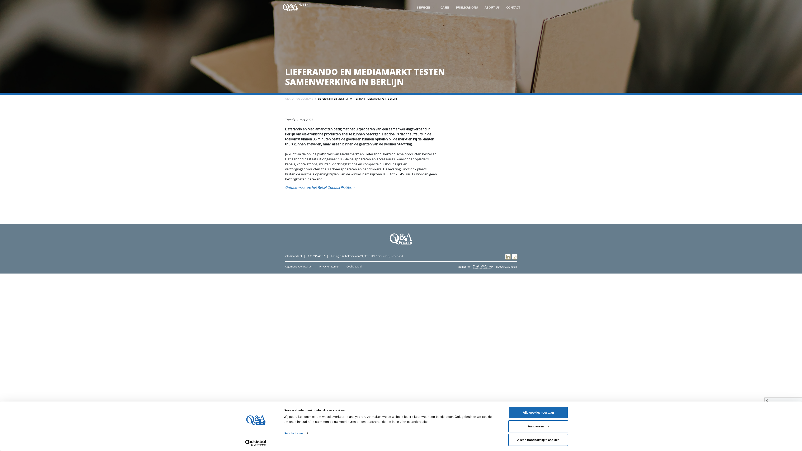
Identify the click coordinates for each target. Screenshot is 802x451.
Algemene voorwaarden (299, 266)
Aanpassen (536, 426)
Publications (467, 7)
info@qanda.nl (293, 256)
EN (306, 4)
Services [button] (424, 7)
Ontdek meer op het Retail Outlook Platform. (320, 187)
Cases (444, 7)
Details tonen (293, 433)
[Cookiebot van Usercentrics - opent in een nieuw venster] (256, 443)
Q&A (288, 98)
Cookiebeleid (354, 266)
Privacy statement (329, 266)
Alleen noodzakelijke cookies (538, 440)
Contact (513, 7)
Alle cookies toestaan (538, 412)
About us (492, 7)
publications (304, 98)
